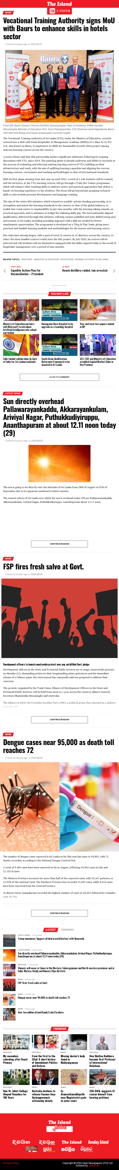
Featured (27, 260)
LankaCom (94, 1165)
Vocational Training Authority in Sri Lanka (85, 260)
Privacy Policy (11, 1163)
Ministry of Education (47, 260)
